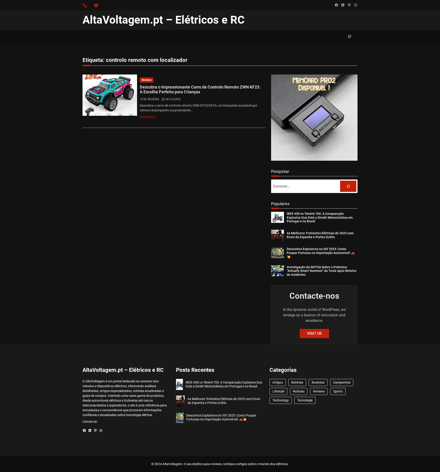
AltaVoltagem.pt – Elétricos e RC (163, 19)
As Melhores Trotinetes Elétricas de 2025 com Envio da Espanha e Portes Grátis (320, 235)
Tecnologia (305, 400)
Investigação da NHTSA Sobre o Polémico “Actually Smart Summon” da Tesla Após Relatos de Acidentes (321, 271)
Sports (338, 391)
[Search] (348, 186)
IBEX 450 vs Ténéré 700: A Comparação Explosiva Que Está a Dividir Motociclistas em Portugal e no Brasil (320, 217)
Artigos (277, 382)
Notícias (299, 391)
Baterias (297, 382)
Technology (280, 400)
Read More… (148, 117)
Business (318, 382)
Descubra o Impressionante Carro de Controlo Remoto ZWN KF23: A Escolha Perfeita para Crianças (200, 89)
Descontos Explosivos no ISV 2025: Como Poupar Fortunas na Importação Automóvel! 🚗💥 (321, 253)
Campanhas (341, 382)
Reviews (146, 80)
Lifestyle (278, 391)
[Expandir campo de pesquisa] (349, 36)
